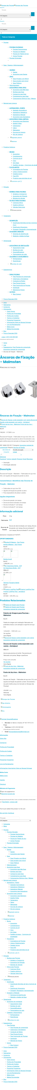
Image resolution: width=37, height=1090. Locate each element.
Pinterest (20, 459)
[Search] (33, 14)
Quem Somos (11, 311)
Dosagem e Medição (16, 231)
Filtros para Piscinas (17, 200)
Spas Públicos (17, 83)
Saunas (12, 70)
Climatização (7, 241)
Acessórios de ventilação (19, 245)
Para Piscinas (14, 274)
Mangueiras (16, 130)
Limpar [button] (15, 452)
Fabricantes (7, 305)
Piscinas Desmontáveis (20, 49)
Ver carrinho (4, 813)
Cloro (14, 161)
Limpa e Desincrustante (20, 172)
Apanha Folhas (17, 123)
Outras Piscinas (17, 56)
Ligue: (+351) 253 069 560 (9, 337)
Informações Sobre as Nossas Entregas (19, 322)
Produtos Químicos (9, 147)
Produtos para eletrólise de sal (22, 178)
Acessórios (16, 154)
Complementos (17, 156)
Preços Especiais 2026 (10, 299)
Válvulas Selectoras (19, 207)
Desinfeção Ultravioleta (20, 227)
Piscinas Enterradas (15, 58)
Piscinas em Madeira (19, 52)
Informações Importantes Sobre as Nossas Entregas (16, 768)
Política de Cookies (13, 316)
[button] (0, 3)
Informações (7, 309)
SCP (10, 520)
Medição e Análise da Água (21, 236)
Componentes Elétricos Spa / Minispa (24, 98)
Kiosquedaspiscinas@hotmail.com (19, 732)
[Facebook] (36, 1)
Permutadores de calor (20, 254)
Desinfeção (13, 220)
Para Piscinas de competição (22, 276)
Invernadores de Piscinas (20, 169)
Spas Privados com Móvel (21, 79)
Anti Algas (16, 163)
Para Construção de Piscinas (21, 285)
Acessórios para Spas (17, 87)
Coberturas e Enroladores (20, 279)
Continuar (11, 813)
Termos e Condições (13, 318)
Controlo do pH (17, 158)
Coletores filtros (18, 203)
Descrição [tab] (6, 462)
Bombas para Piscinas (17, 192)
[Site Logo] (14, 5)
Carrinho (2, 780)
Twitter (8, 459)
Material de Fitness (19, 290)
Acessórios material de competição (14, 609)
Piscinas (5, 42)
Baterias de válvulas (19, 198)
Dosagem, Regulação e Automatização (24, 229)
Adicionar (3, 457)
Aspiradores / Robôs (17, 108)
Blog (4, 331)
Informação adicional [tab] (9, 465)
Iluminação (16, 287)
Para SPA (16, 176)
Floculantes (14, 167)
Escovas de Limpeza (19, 132)
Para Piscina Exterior (19, 283)
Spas (11, 76)
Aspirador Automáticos (20, 110)
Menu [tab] (5, 826)
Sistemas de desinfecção (20, 234)
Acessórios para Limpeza (18, 119)
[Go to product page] (20, 542)
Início (5, 302)
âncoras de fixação (19, 447)
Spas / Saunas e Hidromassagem (13, 65)
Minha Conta (10, 327)
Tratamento (7, 216)
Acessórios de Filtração (20, 196)
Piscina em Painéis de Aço (21, 54)
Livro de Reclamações (13, 324)
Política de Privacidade (14, 313)
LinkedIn (13, 459)
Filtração (6, 187)
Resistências (17, 261)
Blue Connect (17, 294)
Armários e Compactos (20, 194)
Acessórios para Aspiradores (21, 117)
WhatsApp (29, 459)
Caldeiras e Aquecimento (18, 256)
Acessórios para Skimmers (21, 121)
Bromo (11, 152)
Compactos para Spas (19, 94)
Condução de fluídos (19, 281)
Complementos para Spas (20, 96)
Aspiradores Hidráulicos (20, 112)
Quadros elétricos (18, 205)
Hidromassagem (14, 85)
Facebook (3, 459)
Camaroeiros (16, 126)
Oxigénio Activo (17, 174)
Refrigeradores (17, 259)
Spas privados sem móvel (20, 81)
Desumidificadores (18, 252)
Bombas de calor (18, 250)
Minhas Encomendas (13, 329)
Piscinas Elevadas (16, 47)
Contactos (6, 307)
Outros (12, 292)
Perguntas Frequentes (13, 320)
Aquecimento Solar (18, 248)
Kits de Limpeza (18, 134)
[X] (33, 1)
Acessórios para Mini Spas (21, 90)
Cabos (15, 128)
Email (24, 459)
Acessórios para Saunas (20, 74)
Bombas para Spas (18, 92)
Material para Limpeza (10, 103)
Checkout (3, 784)
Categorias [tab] (6, 824)
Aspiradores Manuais (19, 115)
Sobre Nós (3, 738)
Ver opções (6, 662)
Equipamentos (7, 270)
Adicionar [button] (6, 692)
